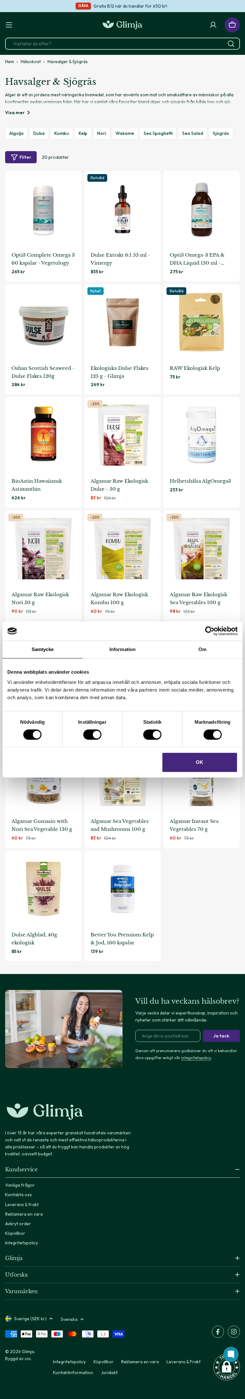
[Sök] (231, 44)
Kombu (61, 133)
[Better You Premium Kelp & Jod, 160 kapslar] (122, 889)
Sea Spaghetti (158, 133)
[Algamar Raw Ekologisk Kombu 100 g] (122, 548)
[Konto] (213, 25)
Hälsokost (31, 61)
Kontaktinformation (73, 1372)
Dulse (39, 133)
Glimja (28, 1351)
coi (28, 1358)
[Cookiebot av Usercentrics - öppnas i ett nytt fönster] (210, 631)
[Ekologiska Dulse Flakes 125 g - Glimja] (122, 322)
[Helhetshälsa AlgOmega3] (201, 435)
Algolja (16, 133)
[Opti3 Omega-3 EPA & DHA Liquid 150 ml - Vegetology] (201, 209)
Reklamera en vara (140, 1362)
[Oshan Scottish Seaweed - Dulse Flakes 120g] (43, 322)
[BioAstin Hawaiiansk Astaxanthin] (43, 435)
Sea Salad (192, 133)
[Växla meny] (9, 25)
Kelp (82, 133)
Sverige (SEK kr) (30, 1319)
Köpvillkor (103, 1362)
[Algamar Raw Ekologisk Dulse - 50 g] (122, 435)
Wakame (124, 133)
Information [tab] (122, 649)
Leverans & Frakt (184, 1362)
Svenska (69, 1319)
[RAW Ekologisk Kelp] (201, 322)
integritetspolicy (196, 1057)
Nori (101, 133)
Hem (9, 61)
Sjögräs (221, 133)
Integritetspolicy (69, 1362)
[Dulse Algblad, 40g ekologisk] (43, 889)
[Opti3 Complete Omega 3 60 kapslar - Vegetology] (43, 209)
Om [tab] (202, 649)
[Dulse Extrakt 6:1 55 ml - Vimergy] (122, 209)
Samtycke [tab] (43, 649)
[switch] (92, 734)
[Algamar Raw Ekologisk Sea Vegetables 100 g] (201, 548)
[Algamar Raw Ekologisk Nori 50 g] (43, 548)
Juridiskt (109, 1372)
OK (199, 762)
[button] (226, 1367)
